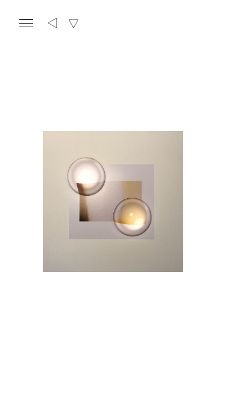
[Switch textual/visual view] (73, 23)
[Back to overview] (53, 23)
